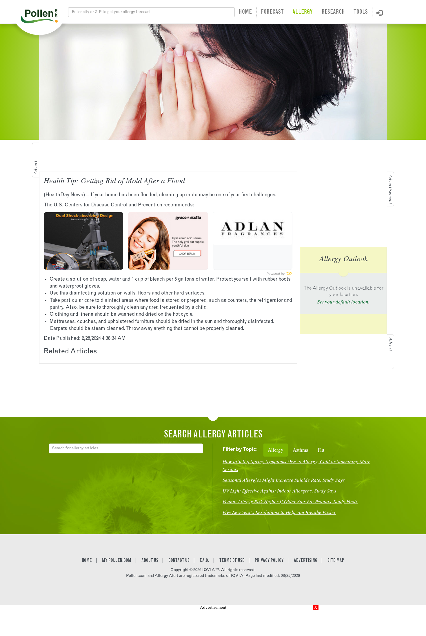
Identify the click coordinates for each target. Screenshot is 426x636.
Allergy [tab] (275, 449)
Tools (361, 12)
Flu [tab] (321, 449)
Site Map (335, 560)
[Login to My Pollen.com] (379, 13)
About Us (149, 560)
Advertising (305, 560)
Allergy (302, 12)
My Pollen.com (116, 560)
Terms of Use (232, 560)
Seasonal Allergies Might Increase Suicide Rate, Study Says (284, 480)
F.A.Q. (204, 560)
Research (333, 12)
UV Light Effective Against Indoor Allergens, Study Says (279, 490)
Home (245, 12)
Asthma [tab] (300, 449)
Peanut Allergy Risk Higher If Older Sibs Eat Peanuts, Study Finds (290, 501)
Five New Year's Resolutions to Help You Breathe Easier (279, 512)
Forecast (272, 12)
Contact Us (179, 560)
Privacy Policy (269, 560)
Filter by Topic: (240, 449)
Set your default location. (343, 301)
